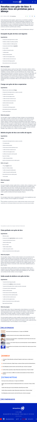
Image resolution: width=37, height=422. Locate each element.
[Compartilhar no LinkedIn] (34, 16)
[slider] (26, 419)
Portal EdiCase (13, 16)
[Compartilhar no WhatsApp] (28, 16)
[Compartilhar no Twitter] (32, 16)
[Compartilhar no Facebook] (30, 16)
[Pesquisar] (35, 2)
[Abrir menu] (2, 2)
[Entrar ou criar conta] (33, 2)
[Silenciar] (21, 419)
